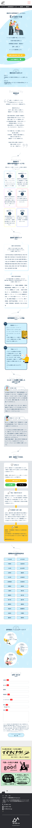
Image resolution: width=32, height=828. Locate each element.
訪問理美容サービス (12, 6)
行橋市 (22, 613)
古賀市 (9, 572)
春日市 (22, 590)
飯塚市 (22, 617)
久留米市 (22, 563)
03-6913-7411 (7, 804)
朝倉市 (9, 595)
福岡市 (9, 604)
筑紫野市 (22, 608)
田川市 (9, 599)
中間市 (9, 563)
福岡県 (21, 6)
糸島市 (9, 613)
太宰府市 (22, 581)
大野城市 (10, 581)
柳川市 (22, 595)
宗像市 (9, 586)
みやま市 (22, 559)
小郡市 (9, 590)
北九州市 (22, 568)
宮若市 (22, 586)
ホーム (3, 6)
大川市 (9, 577)
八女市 (9, 568)
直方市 (22, 599)
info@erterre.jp (8, 809)
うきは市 (10, 559)
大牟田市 (22, 577)
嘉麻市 (22, 572)
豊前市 (27, 6)
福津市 (22, 604)
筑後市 (9, 608)
